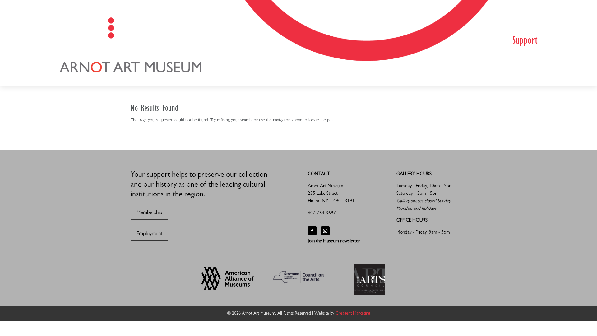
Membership (149, 213)
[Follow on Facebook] (312, 230)
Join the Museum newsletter (334, 241)
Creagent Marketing (353, 313)
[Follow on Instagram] (325, 230)
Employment (149, 234)
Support (524, 41)
